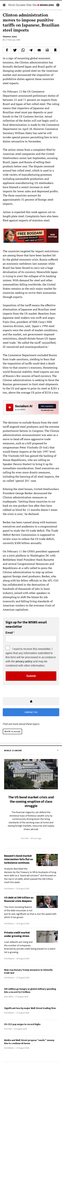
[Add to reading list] (55, 50)
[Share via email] (39, 50)
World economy (12, 731)
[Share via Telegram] (31, 50)
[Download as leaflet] (47, 50)
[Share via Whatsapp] (23, 50)
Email (9, 632)
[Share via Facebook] (7, 50)
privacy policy (24, 661)
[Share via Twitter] (15, 50)
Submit (31, 675)
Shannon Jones (10, 36)
